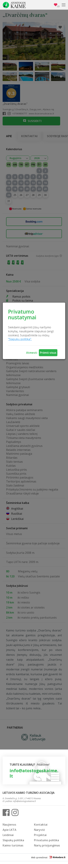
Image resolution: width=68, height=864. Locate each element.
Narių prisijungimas (47, 845)
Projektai (40, 835)
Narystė (39, 830)
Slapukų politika (13, 840)
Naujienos (9, 824)
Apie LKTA (9, 830)
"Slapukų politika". (20, 339)
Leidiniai (8, 835)
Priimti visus (48, 353)
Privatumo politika (46, 840)
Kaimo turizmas (13, 845)
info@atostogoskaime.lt (34, 773)
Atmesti (31, 353)
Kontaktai (40, 824)
